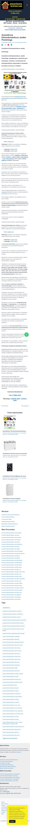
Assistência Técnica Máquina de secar (14, 476)
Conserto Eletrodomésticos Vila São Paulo (11, 567)
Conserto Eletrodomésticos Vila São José (11, 574)
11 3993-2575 (10, 141)
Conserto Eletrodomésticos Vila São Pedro (12, 565)
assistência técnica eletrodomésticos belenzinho (14, 620)
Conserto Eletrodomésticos (8, 517)
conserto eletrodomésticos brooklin (10, 676)
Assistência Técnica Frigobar (11, 498)
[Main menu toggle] (27, 5)
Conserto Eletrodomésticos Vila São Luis (11, 569)
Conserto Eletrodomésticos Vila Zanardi (11, 599)
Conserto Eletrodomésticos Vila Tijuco (11, 546)
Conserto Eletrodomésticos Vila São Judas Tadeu (13, 571)
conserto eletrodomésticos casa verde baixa (13, 710)
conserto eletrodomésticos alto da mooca (12, 650)
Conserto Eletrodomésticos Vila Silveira (11, 558)
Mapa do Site (4, 808)
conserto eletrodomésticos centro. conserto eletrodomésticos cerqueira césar (12, 723)
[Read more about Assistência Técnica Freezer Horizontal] (10, 445)
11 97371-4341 (13, 151)
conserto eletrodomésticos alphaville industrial (13, 642)
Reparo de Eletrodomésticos (8, 526)
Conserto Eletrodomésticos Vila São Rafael (12, 562)
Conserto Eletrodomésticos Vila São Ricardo (12, 560)
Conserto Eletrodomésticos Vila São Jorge (12, 576)
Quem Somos (4, 803)
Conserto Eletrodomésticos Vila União (11, 542)
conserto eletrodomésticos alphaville (11, 639)
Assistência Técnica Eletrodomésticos (14, 431)
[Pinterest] (8, 45)
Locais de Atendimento (6, 807)
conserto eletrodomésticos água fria (11, 732)
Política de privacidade (6, 810)
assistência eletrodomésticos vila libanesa (13, 614)
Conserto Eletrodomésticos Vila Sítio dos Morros (13, 553)
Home (2, 802)
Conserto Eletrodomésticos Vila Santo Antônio (13, 587)
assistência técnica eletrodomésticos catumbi (14, 626)
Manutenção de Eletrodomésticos (10, 523)
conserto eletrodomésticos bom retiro (11, 670)
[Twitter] (5, 45)
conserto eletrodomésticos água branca (12, 729)
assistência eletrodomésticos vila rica (11, 617)
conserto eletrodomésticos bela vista (11, 662)
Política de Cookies (19, 818)
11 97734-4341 (11, 28)
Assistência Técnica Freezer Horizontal (15, 453)
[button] (26, 335)
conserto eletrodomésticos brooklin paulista (12, 682)
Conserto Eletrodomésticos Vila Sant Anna (12, 592)
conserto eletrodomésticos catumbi (11, 716)
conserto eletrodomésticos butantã (10, 688)
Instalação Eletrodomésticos (8, 521)
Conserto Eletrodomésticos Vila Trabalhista (12, 544)
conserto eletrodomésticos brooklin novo (12, 679)
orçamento (4, 192)
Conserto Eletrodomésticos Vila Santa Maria (12, 590)
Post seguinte (25, 405)
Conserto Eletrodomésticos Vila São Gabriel (12, 583)
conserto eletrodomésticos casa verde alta (12, 708)
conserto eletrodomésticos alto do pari (11, 653)
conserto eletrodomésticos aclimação (11, 636)
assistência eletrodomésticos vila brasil (12, 611)
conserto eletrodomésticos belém (10, 667)
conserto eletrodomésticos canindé (10, 699)
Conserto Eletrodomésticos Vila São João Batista (13, 578)
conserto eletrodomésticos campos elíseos (12, 696)
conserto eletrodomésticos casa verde (11, 705)
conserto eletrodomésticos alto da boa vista (12, 645)
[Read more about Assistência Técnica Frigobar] (10, 490)
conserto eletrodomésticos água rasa (11, 735)
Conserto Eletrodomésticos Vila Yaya (10, 535)
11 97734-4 (8, 19)
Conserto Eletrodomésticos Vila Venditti (11, 539)
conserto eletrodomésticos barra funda (11, 659)
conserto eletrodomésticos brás (10, 685)
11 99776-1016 (20, 19)
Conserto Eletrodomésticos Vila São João (11, 581)
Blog (2, 814)
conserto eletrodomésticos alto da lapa (11, 647)
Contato (3, 812)
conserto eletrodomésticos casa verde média (13, 713)
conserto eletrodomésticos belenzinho (11, 665)
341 (13, 19)
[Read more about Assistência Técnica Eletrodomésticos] (10, 422)
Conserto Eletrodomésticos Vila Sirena (11, 555)
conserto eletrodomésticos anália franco (12, 656)
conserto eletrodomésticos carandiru (11, 702)
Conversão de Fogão (7, 519)
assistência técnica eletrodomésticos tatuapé (13, 633)
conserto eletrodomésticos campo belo (11, 693)
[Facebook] (2, 45)
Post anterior (4, 405)
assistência (6, 608)
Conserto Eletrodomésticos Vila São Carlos (12, 585)
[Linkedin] (11, 45)
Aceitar (12, 821)
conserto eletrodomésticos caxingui (11, 719)
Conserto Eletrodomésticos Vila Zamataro (11, 532)
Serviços (3, 805)
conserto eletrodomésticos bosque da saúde (13, 673)
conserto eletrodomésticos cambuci (11, 690)
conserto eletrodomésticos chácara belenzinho (13, 726)
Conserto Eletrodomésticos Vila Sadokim (11, 594)
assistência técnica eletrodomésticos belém (13, 623)
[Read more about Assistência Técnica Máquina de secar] (10, 467)
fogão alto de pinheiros (10, 738)
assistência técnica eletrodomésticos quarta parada (13, 629)
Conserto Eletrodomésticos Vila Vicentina (11, 537)
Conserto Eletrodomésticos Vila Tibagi (11, 549)
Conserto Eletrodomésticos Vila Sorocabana (12, 551)
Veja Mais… (19, 752)
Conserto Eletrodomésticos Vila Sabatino (11, 597)
